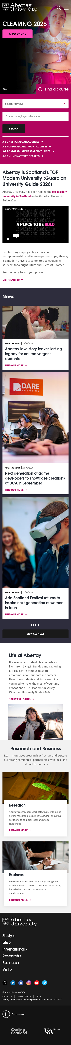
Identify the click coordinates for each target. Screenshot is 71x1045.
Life (5, 942)
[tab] (8, 297)
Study (7, 935)
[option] (35, 47)
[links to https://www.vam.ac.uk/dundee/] (19, 1031)
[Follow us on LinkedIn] (12, 982)
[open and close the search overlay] (59, 8)
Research (10, 955)
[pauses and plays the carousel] (6, 1014)
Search (13, 128)
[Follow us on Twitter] (4, 982)
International (13, 949)
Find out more (14, 365)
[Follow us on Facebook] (20, 982)
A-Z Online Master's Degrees (21, 156)
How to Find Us (24, 996)
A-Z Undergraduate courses (21, 142)
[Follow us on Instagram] (28, 982)
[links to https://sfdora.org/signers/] (52, 1031)
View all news (36, 634)
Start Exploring (20, 699)
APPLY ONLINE (17, 34)
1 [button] (4, 89)
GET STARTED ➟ (12, 280)
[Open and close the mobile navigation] (66, 8)
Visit (5, 969)
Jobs (39, 996)
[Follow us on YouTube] (36, 982)
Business (9, 962)
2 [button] (6, 89)
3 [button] (38, 625)
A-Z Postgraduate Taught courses (25, 146)
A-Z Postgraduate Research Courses (26, 151)
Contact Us (7, 996)
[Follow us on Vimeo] (44, 982)
